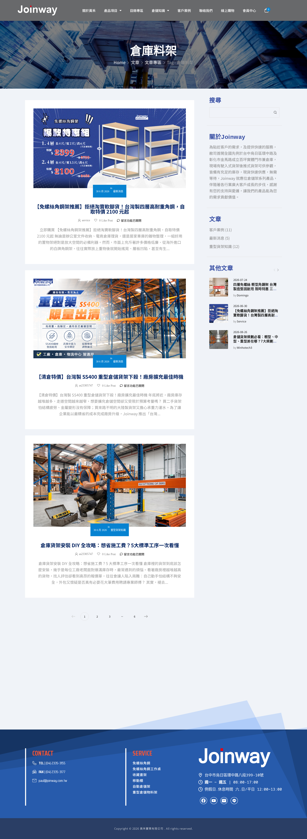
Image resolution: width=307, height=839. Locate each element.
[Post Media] (218, 287)
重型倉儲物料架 (145, 792)
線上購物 (227, 10)
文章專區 (153, 62)
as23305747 (86, 385)
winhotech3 (244, 348)
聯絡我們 (206, 10)
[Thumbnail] (109, 148)
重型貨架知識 (220, 246)
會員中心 (249, 10)
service (241, 321)
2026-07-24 (240, 280)
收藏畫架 (140, 774)
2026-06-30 (240, 306)
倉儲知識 (158, 10)
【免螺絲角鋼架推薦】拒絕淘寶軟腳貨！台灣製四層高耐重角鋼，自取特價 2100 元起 (255, 315)
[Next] (277, 270)
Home (120, 62)
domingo (243, 295)
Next (146, 616)
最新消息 (216, 238)
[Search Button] (275, 112)
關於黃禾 (89, 10)
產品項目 (110, 10)
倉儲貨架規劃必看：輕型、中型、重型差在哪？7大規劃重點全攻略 (255, 341)
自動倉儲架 (141, 786)
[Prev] (274, 270)
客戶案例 (184, 10)
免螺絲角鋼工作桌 (147, 768)
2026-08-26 (240, 332)
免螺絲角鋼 (141, 762)
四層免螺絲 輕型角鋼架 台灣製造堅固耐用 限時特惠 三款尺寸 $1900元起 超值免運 (255, 289)
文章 (135, 62)
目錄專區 (136, 10)
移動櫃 (138, 780)
